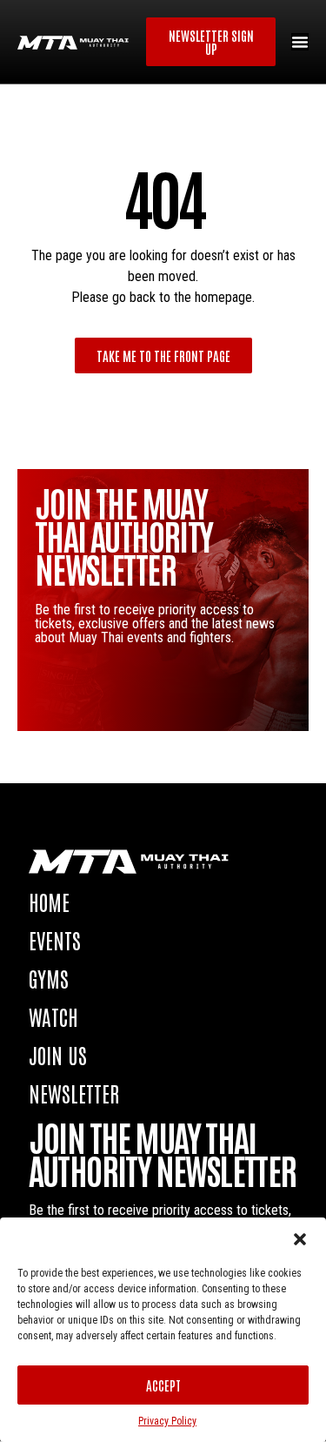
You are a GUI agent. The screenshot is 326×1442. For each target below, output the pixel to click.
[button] (300, 1239)
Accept (163, 1385)
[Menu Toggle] (300, 41)
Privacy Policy (167, 1421)
